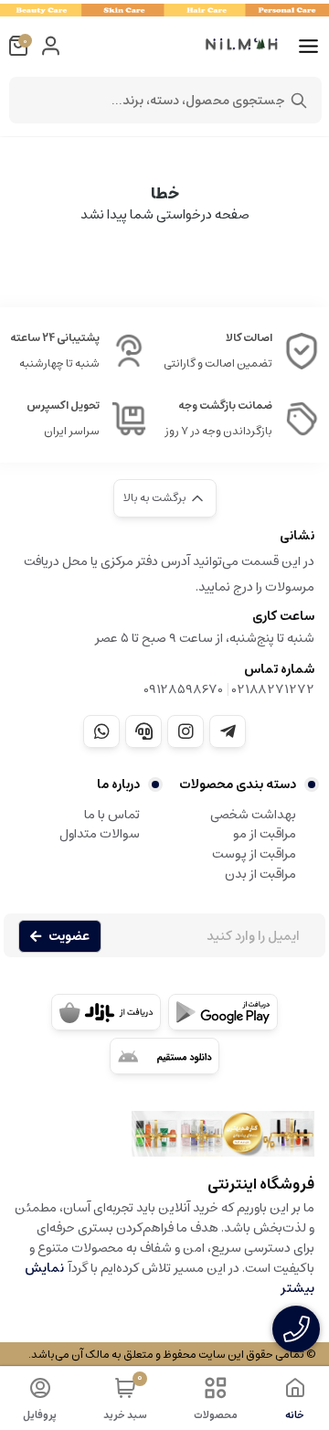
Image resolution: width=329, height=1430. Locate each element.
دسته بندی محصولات (237, 784)
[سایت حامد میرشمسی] (164, 1143)
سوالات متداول (99, 834)
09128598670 (183, 689)
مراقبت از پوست (254, 854)
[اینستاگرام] (185, 731)
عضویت (69, 936)
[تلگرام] (227, 731)
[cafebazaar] (106, 1012)
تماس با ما (112, 815)
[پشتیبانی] (143, 731)
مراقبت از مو (264, 834)
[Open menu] (308, 46)
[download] (164, 1056)
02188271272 (273, 689)
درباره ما (118, 784)
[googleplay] (223, 1012)
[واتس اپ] (101, 731)
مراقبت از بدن (260, 874)
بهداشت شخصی (253, 815)
